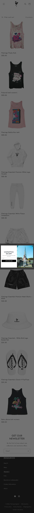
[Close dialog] (32, 246)
